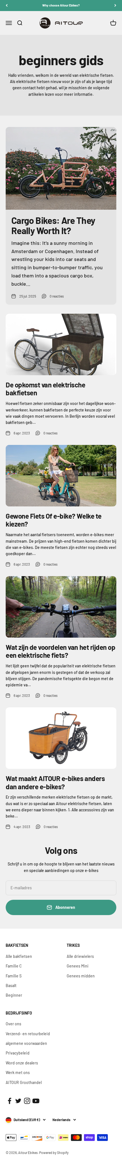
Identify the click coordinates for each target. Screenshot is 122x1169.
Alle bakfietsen (19, 956)
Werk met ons (18, 1072)
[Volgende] (115, 5)
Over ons (13, 1023)
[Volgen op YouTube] (36, 1101)
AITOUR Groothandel (24, 1082)
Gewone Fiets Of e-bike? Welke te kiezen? (54, 520)
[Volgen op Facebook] (9, 1101)
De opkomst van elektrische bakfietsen (45, 389)
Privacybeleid (18, 1053)
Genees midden (81, 975)
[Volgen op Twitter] (18, 1101)
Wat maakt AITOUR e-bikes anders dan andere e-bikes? (55, 782)
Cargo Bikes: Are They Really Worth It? (53, 225)
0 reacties (57, 296)
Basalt (11, 985)
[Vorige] (7, 5)
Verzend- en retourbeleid (28, 1033)
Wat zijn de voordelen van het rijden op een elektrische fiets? (60, 651)
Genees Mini (78, 966)
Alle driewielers (80, 956)
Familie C (14, 966)
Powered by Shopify (54, 1153)
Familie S (14, 975)
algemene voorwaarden (26, 1043)
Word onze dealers (22, 1062)
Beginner (14, 995)
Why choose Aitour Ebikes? (61, 5)
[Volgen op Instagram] (27, 1101)
